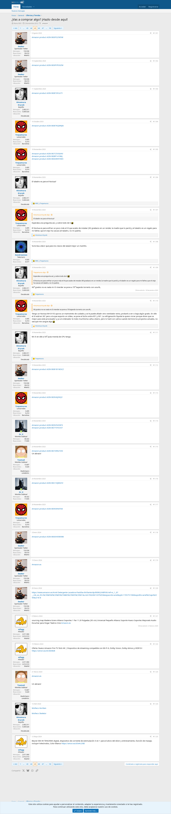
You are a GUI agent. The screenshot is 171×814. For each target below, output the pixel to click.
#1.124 (155, 704)
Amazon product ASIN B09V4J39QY (47, 397)
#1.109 (155, 267)
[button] (34, 6)
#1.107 (155, 210)
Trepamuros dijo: (39, 272)
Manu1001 (18, 23)
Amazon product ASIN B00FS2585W (47, 37)
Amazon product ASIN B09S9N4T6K (47, 508)
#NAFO (26, 55)
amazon (45, 23)
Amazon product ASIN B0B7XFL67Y (47, 93)
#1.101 (155, 33)
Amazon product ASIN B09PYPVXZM (47, 65)
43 (27, 28)
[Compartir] (150, 33)
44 (31, 28)
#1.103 (155, 89)
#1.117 (155, 504)
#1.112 (155, 365)
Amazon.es (36, 564)
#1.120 (155, 588)
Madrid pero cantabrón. (25, 472)
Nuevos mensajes (18, 11)
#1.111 (155, 332)
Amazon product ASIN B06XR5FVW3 (47, 159)
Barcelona (25, 144)
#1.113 (155, 393)
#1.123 (155, 672)
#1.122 (155, 644)
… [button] (23, 28)
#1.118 (155, 532)
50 (50, 28)
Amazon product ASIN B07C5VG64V (47, 153)
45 (35, 28)
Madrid (26, 638)
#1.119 (155, 560)
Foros (16, 6)
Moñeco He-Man (39, 708)
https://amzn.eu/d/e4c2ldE (73, 743)
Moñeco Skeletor (39, 713)
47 (43, 28)
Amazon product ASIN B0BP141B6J (47, 156)
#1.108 (155, 242)
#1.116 (155, 479)
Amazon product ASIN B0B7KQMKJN (48, 125)
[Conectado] (21, 431)
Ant (16, 28)
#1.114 (155, 421)
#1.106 (155, 177)
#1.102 (155, 61)
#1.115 (155, 447)
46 (39, 28)
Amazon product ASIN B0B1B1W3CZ (48, 369)
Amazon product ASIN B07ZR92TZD (47, 451)
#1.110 (155, 301)
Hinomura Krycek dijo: (41, 215)
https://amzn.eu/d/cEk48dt (43, 650)
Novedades (27, 6)
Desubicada (25, 116)
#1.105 (155, 149)
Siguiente (57, 28)
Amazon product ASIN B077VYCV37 (47, 427)
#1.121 (155, 616)
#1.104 (155, 121)
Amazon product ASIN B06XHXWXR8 (48, 536)
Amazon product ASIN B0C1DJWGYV (47, 483)
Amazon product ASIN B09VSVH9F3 (47, 425)
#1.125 (155, 736)
